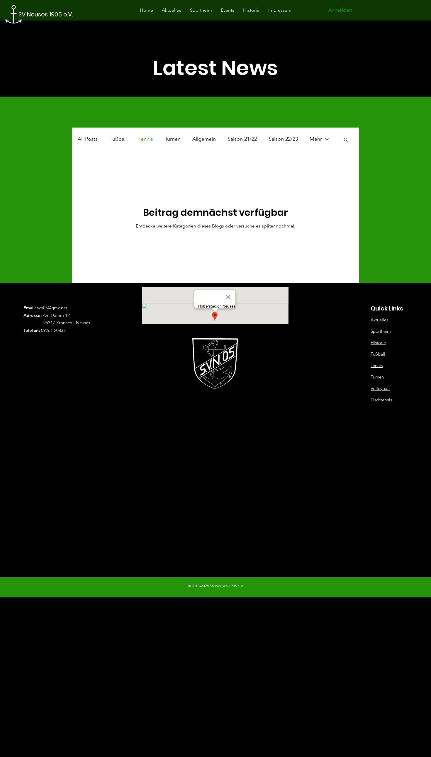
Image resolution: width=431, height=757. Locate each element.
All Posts (88, 139)
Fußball (118, 139)
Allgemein (204, 139)
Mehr (316, 139)
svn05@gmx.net (52, 307)
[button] (346, 140)
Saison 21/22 (242, 139)
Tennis (145, 139)
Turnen (173, 139)
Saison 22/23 (283, 139)
